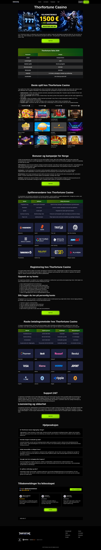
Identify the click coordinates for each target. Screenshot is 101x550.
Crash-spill (57, 105)
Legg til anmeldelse (76, 489)
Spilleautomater (74, 105)
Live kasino (41, 105)
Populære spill (25, 105)
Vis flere (50, 509)
